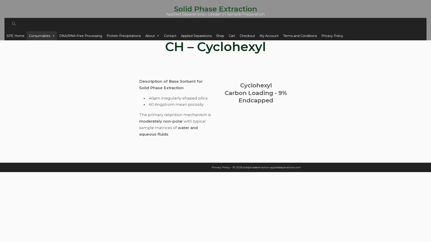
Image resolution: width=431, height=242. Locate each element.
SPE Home (15, 36)
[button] (215, 24)
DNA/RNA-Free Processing (80, 36)
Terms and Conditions (300, 36)
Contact (170, 36)
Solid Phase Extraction (215, 8)
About (150, 36)
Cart (232, 36)
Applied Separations (196, 36)
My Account (269, 36)
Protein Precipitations (124, 36)
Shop (220, 36)
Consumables (39, 36)
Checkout (247, 36)
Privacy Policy (332, 36)
